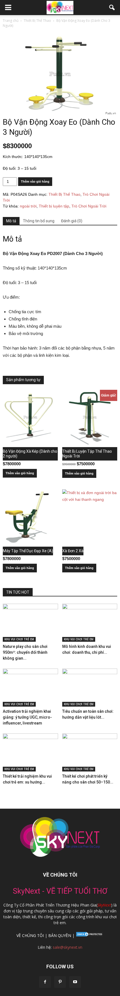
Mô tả (11, 221)
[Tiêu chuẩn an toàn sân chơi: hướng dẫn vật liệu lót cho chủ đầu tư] (89, 688)
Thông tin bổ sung (38, 221)
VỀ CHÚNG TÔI (30, 935)
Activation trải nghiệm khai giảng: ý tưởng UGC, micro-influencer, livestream (27, 717)
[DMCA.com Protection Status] (89, 935)
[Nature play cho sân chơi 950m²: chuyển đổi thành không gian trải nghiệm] (30, 623)
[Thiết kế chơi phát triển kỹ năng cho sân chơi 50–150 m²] (89, 752)
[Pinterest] (60, 982)
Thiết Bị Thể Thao (37, 20)
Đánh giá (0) (71, 221)
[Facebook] (45, 982)
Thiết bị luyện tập (54, 206)
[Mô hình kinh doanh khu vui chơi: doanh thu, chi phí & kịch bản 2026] (89, 623)
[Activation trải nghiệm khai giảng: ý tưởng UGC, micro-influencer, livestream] (30, 688)
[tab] (11, 221)
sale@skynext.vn (67, 947)
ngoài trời (28, 206)
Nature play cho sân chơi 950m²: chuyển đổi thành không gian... (25, 652)
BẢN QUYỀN (59, 935)
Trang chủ (10, 20)
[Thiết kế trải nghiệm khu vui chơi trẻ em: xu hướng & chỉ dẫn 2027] (30, 752)
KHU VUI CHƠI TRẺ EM (19, 639)
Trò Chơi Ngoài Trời (88, 206)
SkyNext (104, 905)
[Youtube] (75, 982)
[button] (112, 7)
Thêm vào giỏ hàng (35, 181)
